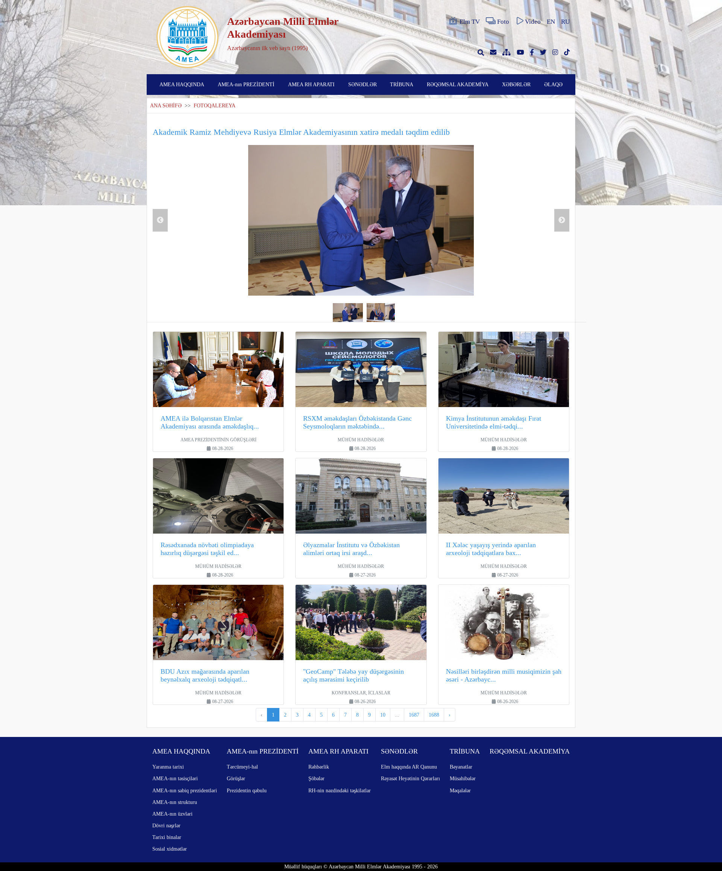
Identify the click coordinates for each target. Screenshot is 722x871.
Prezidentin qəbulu (247, 790)
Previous (160, 220)
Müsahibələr (463, 778)
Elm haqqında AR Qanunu (409, 767)
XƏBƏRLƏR (516, 84)
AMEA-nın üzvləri (172, 814)
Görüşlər (236, 778)
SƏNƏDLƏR (362, 84)
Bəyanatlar (461, 767)
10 (382, 715)
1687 (414, 715)
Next (561, 220)
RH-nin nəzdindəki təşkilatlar (339, 790)
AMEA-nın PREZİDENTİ (246, 84)
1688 (434, 715)
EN (551, 21)
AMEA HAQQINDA (181, 84)
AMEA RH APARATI (311, 84)
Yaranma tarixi (168, 767)
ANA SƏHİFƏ (166, 105)
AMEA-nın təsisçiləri (175, 778)
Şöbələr (316, 778)
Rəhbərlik (318, 767)
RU (565, 21)
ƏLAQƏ (553, 84)
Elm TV (470, 21)
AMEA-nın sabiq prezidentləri (184, 790)
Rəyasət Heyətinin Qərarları (410, 778)
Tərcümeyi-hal (242, 767)
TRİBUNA (401, 84)
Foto (503, 21)
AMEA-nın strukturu (174, 802)
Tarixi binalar (166, 837)
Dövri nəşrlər (166, 825)
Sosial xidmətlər (169, 849)
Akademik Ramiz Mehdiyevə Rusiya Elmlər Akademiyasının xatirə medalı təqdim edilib (301, 132)
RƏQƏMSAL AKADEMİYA (457, 84)
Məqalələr (460, 790)
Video (533, 21)
